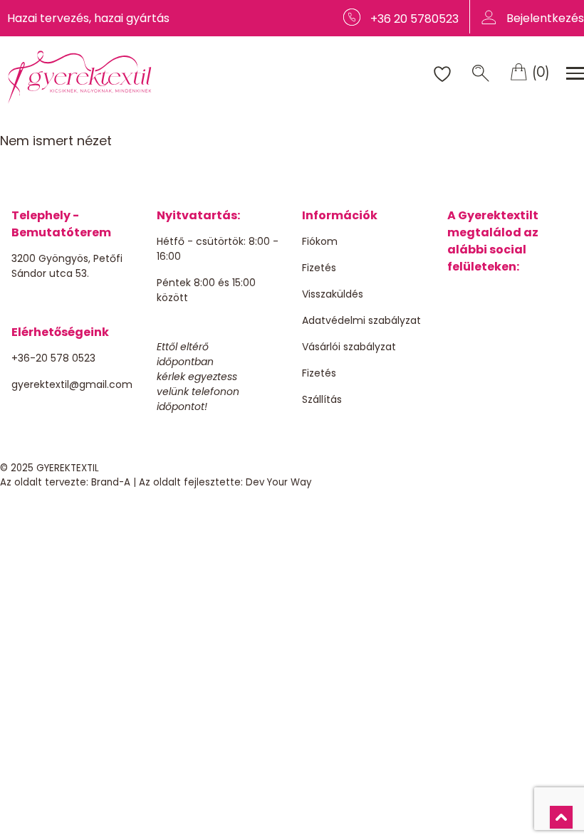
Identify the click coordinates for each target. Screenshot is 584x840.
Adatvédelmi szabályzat (361, 320)
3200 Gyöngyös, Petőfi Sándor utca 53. (66, 265)
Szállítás (322, 399)
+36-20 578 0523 (53, 358)
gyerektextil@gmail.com (71, 384)
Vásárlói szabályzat (349, 347)
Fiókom (320, 241)
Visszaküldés (332, 294)
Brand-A (110, 482)
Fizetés (319, 268)
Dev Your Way (279, 482)
